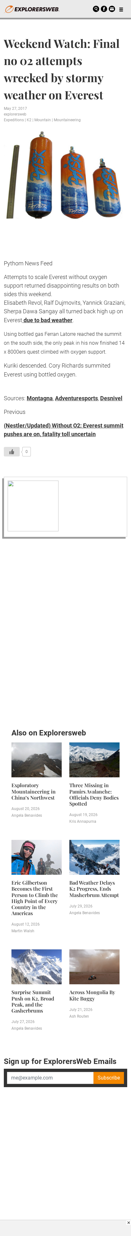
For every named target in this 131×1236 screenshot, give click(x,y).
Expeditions (14, 120)
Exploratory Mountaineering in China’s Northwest (33, 791)
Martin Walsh (22, 931)
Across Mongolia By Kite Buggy (92, 995)
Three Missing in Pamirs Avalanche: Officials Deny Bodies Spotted (94, 794)
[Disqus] (65, 631)
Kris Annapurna (82, 821)
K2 (29, 120)
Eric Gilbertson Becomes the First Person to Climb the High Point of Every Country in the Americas (34, 897)
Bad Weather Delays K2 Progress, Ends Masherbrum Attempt (94, 888)
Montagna (40, 398)
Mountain (42, 120)
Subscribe (109, 1078)
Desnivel (111, 398)
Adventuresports (76, 398)
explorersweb (15, 114)
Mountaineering (67, 120)
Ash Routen (79, 1016)
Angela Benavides (26, 815)
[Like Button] (12, 451)
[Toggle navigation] (121, 9)
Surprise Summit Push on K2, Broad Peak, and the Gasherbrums (32, 1001)
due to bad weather (47, 320)
